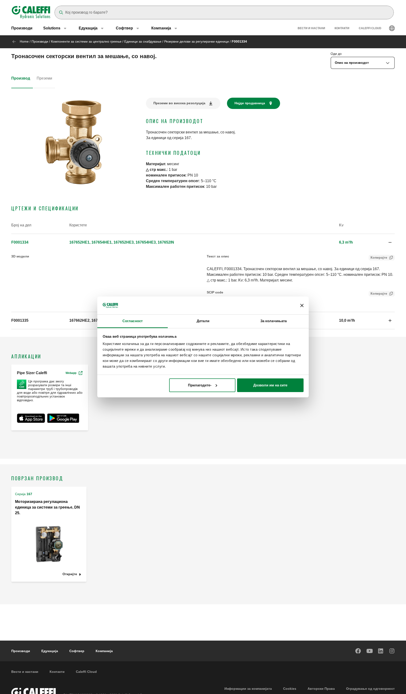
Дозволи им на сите (270, 385)
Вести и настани (311, 28)
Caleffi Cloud (370, 28)
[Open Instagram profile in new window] (392, 651)
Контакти (342, 28)
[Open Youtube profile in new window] (370, 651)
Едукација (49, 651)
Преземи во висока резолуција (179, 103)
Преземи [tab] (44, 78)
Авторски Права (321, 688)
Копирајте (379, 257)
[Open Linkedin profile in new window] (381, 651)
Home (24, 41)
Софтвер (76, 651)
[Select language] (392, 28)
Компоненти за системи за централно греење (86, 41)
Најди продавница (249, 103)
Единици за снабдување (142, 41)
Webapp (71, 373)
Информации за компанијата (248, 688)
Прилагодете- (199, 385)
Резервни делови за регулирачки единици (196, 41)
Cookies (289, 688)
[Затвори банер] (302, 305)
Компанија (104, 651)
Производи (21, 28)
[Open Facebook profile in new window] (358, 651)
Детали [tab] (203, 321)
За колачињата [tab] (273, 321)
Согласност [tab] (132, 321)
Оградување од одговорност (370, 688)
